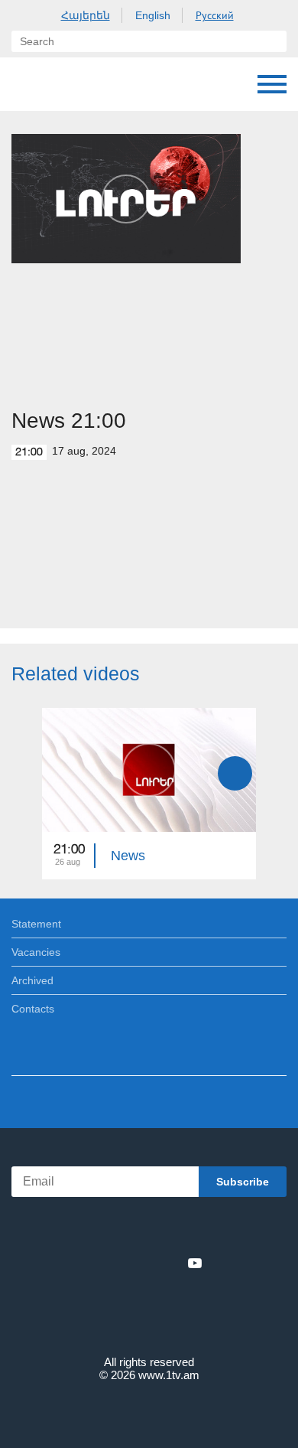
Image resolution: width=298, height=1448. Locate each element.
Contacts (32, 1009)
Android (192, 1229)
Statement (36, 924)
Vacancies (35, 952)
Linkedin (143, 1263)
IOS (106, 1229)
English (152, 15)
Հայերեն (85, 15)
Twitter (118, 1263)
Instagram (170, 1263)
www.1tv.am (168, 1374)
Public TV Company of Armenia (26, 84)
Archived (32, 980)
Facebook (95, 1263)
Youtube (195, 1263)
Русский (215, 15)
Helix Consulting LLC (149, 1411)
